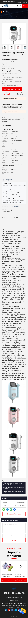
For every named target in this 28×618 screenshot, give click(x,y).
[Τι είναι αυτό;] (11, 509)
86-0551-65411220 (22, 3)
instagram (19, 610)
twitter (15, 610)
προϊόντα (7, 16)
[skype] (7, 509)
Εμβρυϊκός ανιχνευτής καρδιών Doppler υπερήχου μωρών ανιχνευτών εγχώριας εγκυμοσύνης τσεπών (7, 575)
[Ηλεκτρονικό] (14, 509)
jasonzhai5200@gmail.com (9, 1)
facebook (12, 610)
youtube (9, 610)
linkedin (6, 610)
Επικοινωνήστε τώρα (14, 514)
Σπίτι (2, 16)
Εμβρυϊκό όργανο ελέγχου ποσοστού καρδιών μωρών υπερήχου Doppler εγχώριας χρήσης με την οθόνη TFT (20, 575)
